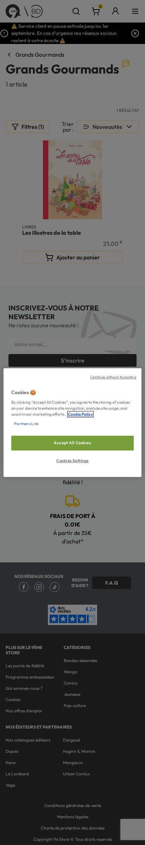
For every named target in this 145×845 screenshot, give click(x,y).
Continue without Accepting (113, 376)
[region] (72, 422)
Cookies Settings (72, 460)
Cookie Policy (80, 414)
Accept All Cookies (72, 443)
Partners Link (26, 423)
